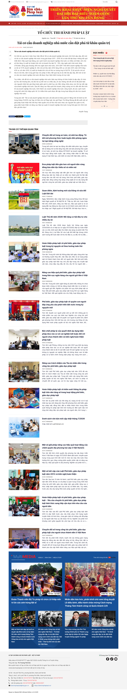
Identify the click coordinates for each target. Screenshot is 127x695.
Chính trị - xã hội (107, 594)
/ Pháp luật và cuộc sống (41, 28)
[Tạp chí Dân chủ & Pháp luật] (26, 11)
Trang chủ (13, 28)
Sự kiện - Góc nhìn (45, 625)
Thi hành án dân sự (79, 38)
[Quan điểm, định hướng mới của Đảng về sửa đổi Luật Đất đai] (24, 199)
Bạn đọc (114, 23)
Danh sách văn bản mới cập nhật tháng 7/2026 (63, 419)
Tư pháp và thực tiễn (66, 23)
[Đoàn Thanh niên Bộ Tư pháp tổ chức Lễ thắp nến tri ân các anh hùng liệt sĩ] (36, 579)
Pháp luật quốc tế (77, 23)
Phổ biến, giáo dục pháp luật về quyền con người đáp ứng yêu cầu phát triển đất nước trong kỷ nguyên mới (64, 305)
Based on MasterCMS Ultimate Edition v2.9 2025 (23, 692)
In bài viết (27, 116)
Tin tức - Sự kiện (21, 23)
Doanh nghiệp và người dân (103, 23)
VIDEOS (40, 557)
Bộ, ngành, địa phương (89, 23)
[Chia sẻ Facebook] (10, 67)
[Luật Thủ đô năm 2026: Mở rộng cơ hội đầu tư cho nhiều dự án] (24, 225)
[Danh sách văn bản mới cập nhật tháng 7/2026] (24, 427)
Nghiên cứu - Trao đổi (48, 38)
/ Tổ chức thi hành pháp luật (25, 28)
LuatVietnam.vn (57, 424)
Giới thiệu (13, 23)
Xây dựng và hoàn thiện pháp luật (36, 23)
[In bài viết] (10, 76)
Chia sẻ (12, 116)
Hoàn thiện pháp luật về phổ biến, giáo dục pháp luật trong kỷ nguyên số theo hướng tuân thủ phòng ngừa (64, 246)
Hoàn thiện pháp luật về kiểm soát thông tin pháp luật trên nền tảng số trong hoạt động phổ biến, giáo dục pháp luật (64, 392)
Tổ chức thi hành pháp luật (53, 23)
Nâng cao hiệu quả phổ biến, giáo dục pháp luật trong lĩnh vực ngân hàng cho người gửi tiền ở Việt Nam (65, 275)
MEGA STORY (57, 557)
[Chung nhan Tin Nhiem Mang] (108, 655)
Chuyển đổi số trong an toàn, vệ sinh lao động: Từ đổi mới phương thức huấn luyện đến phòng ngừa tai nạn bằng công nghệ (64, 138)
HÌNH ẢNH (48, 557)
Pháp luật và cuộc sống (64, 38)
